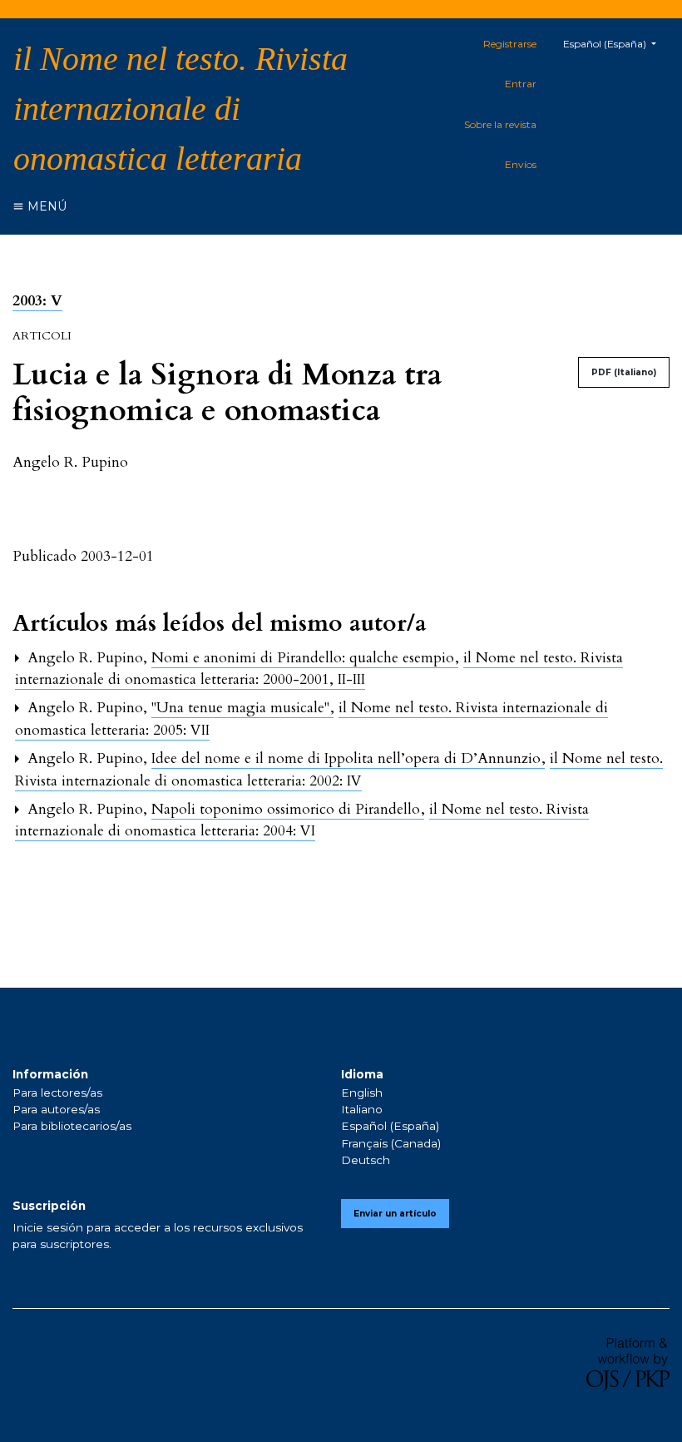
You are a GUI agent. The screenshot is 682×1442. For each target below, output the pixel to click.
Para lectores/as (57, 1092)
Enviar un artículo (395, 1213)
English (362, 1092)
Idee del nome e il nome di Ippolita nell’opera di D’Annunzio (348, 758)
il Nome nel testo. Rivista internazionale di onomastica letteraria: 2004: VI (302, 820)
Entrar (520, 83)
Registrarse (509, 43)
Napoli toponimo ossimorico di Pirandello (287, 809)
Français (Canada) (391, 1143)
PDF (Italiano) (623, 372)
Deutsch (365, 1160)
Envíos (520, 164)
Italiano (362, 1109)
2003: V (37, 300)
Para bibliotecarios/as (71, 1125)
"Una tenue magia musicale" (242, 707)
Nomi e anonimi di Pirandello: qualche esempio (304, 657)
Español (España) (390, 1125)
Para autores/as (56, 1109)
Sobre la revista (500, 124)
